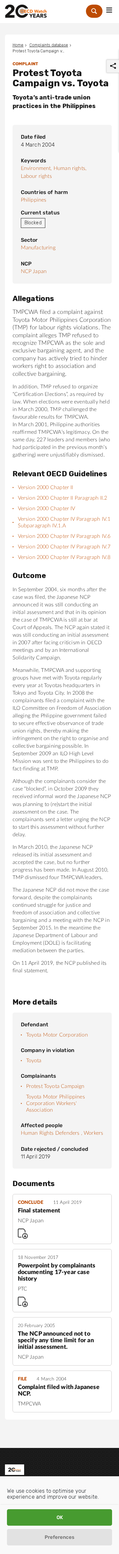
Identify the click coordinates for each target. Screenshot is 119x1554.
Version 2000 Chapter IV (46, 508)
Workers (93, 1133)
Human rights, (70, 168)
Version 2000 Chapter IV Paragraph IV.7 (64, 546)
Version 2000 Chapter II (45, 487)
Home (18, 45)
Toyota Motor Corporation (57, 1035)
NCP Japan (34, 271)
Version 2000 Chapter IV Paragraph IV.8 (64, 557)
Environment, (36, 168)
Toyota (34, 1060)
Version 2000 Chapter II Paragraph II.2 (62, 498)
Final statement (39, 1211)
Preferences (59, 1537)
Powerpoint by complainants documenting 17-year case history (57, 1272)
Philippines (34, 200)
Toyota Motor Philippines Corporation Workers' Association (55, 1103)
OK (60, 1517)
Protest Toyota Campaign (55, 1086)
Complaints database (48, 45)
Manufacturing (38, 247)
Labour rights (36, 176)
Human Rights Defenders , (51, 1133)
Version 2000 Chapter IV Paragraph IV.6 (64, 536)
